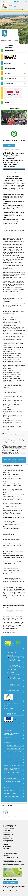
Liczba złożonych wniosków (11, 714)
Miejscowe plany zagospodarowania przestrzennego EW (15, 665)
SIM (8, 647)
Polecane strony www (10, 793)
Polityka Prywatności (12, 443)
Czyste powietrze (8, 708)
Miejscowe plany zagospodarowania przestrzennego (15, 661)
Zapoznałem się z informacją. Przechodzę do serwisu (14, 460)
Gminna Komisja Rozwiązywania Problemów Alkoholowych (12, 752)
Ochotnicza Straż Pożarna (11, 759)
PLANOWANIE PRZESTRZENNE (11, 650)
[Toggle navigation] (26, 2)
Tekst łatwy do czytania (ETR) (9, 879)
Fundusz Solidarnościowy (9, 68)
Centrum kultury (8, 737)
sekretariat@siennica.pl (11, 853)
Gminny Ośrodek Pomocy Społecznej (10, 741)
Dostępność (6, 102)
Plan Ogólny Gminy (14, 657)
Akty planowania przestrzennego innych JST (13, 690)
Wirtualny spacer (8, 725)
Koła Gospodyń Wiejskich (11, 762)
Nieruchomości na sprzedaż (11, 796)
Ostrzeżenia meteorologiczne (8, 9)
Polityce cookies (5, 449)
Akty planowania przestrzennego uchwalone (11, 654)
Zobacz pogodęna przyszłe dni (5, 811)
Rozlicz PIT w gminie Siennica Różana (11, 704)
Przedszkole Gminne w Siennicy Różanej (12, 773)
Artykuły (9, 710)
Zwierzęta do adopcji (9, 756)
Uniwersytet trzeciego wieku (12, 765)
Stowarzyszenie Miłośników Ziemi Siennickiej (11, 734)
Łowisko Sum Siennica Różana (12, 790)
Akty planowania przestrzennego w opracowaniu (11, 671)
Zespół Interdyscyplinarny (12, 745)
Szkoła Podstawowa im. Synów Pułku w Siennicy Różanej (12, 769)
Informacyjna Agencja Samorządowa (10, 729)
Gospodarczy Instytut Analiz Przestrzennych (12, 782)
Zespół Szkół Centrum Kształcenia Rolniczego (10, 777)
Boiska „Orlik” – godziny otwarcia (10, 786)
